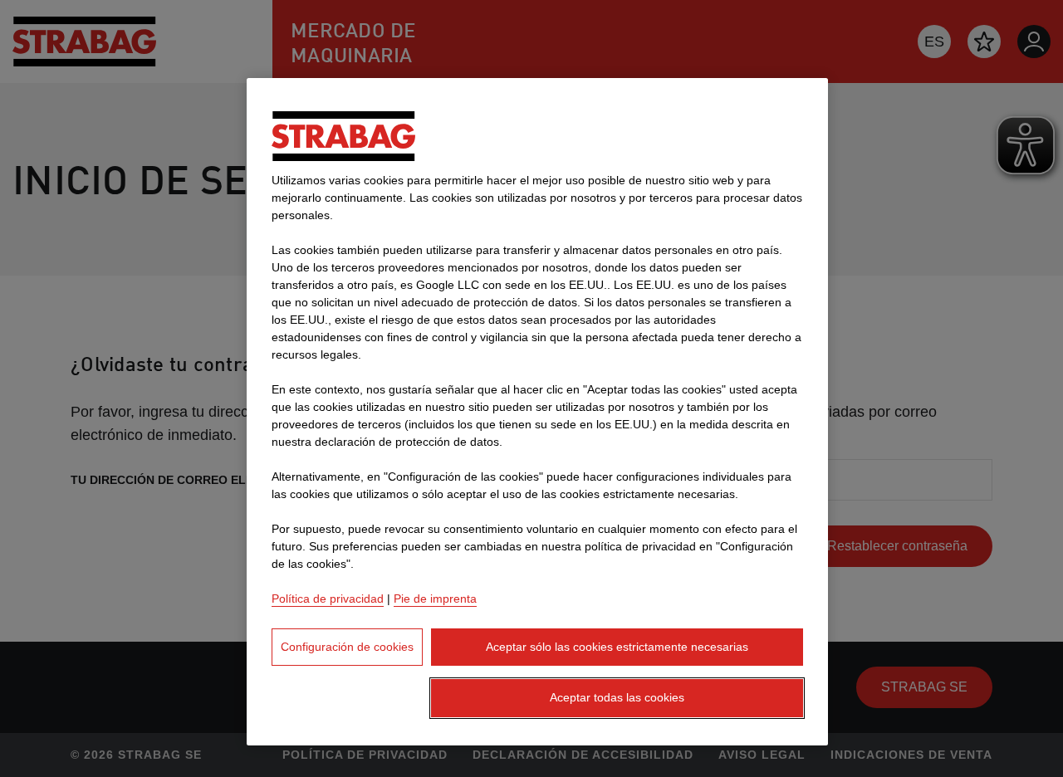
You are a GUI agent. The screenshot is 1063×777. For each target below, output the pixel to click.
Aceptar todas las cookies (617, 697)
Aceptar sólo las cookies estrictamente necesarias (617, 646)
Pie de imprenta (435, 598)
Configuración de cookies (347, 646)
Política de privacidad (328, 598)
